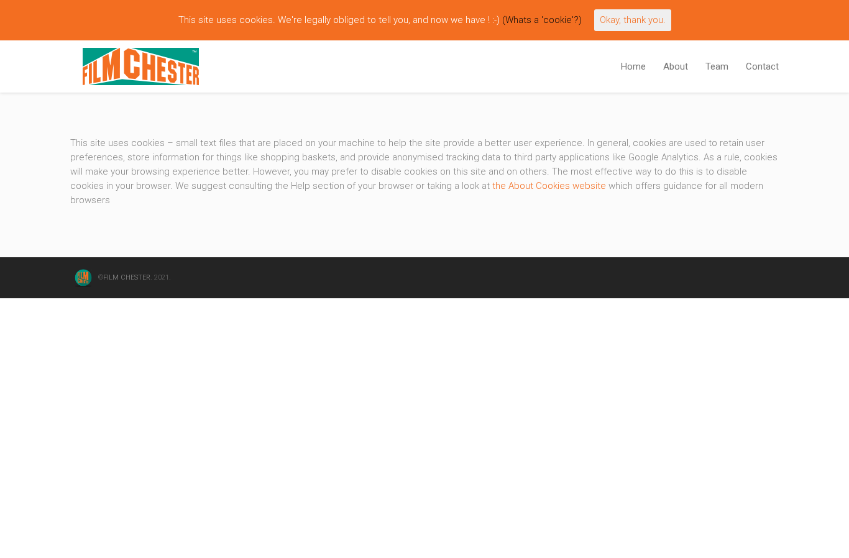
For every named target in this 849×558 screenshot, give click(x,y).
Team (716, 66)
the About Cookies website (549, 185)
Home (633, 66)
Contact (762, 66)
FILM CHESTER (126, 277)
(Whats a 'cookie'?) (542, 19)
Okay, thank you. (633, 19)
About (675, 66)
